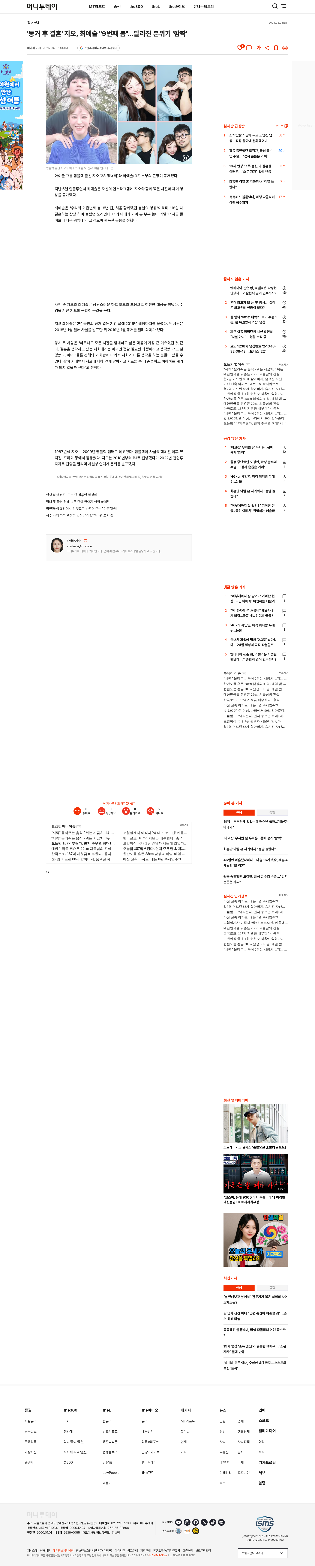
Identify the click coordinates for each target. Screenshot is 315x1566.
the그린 (148, 1472)
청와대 (68, 1432)
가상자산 (31, 1452)
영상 (262, 1442)
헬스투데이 (149, 1462)
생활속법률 (110, 1442)
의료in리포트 (150, 1442)
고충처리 (188, 1550)
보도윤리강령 (203, 1550)
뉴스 (145, 1421)
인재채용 (45, 1550)
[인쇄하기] (285, 48)
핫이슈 (185, 1432)
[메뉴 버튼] (283, 6)
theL (156, 6)
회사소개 (32, 1550)
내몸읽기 (148, 1432)
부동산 (224, 1452)
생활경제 (244, 1432)
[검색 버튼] (275, 6)
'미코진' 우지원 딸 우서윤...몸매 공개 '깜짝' (253, 838)
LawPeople (111, 1473)
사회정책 (244, 1442)
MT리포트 (97, 6)
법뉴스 (107, 1421)
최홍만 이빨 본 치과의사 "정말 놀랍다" (250, 849)
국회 (67, 1421)
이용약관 (120, 1550)
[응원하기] (85, 540)
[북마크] (276, 48)
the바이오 (176, 6)
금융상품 (31, 1442)
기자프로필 (267, 1462)
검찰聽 (107, 1462)
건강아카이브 (151, 1452)
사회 (223, 1442)
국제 (241, 1462)
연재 (184, 1442)
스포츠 (264, 1420)
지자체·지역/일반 (75, 1452)
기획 (184, 1452)
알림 (262, 1483)
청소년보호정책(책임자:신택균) (94, 1550)
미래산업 (226, 1473)
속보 (223, 1483)
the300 (136, 6)
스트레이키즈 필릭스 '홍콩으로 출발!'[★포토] (255, 1147)
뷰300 (68, 1462)
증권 (117, 6)
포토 (262, 1452)
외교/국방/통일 (74, 1442)
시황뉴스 (31, 1421)
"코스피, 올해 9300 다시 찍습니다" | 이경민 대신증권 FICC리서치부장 (254, 1199)
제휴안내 (145, 1550)
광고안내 (133, 1550)
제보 (262, 1472)
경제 (241, 1421)
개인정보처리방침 (63, 1550)
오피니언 (244, 1473)
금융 (223, 1421)
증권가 (29, 1462)
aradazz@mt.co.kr (79, 546)
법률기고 (109, 1483)
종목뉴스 (31, 1432)
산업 (223, 1432)
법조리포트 (110, 1432)
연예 (36, 22)
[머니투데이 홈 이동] (42, 1515)
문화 (241, 1452)
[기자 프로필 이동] (57, 545)
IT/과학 (225, 1462)
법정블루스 (110, 1452)
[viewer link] (186, 158)
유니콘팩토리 (204, 6)
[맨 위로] (305, 1548)
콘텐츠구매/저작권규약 (166, 1550)
